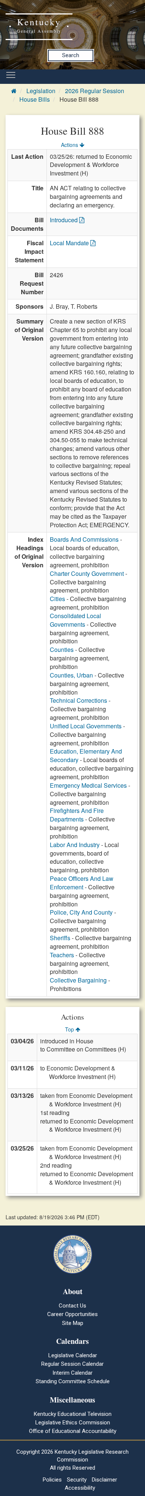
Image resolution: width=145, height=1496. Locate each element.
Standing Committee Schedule (73, 1381)
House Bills (34, 99)
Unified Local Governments (86, 726)
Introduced (64, 220)
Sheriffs (60, 938)
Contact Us (72, 1305)
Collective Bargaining (78, 980)
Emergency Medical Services (88, 785)
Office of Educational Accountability (72, 1431)
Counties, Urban (71, 675)
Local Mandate (70, 243)
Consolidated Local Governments (75, 620)
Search (70, 55)
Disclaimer (104, 1479)
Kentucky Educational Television (73, 1414)
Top (70, 1029)
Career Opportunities (72, 1314)
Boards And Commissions (84, 539)
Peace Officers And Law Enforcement (81, 882)
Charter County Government (87, 573)
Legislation (40, 90)
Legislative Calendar (72, 1355)
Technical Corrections (78, 700)
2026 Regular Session (94, 90)
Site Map (72, 1323)
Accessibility (80, 1487)
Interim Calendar (72, 1372)
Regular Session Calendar (72, 1364)
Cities (57, 598)
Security (77, 1479)
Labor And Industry (75, 844)
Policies (52, 1479)
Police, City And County (81, 912)
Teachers (62, 955)
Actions (70, 144)
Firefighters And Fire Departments (77, 814)
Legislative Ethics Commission (72, 1422)
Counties (62, 649)
